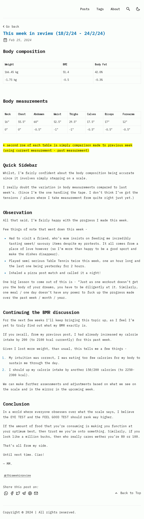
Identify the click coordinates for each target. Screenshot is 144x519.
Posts (85, 9)
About (115, 9)
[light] (138, 9)
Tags (100, 9)
